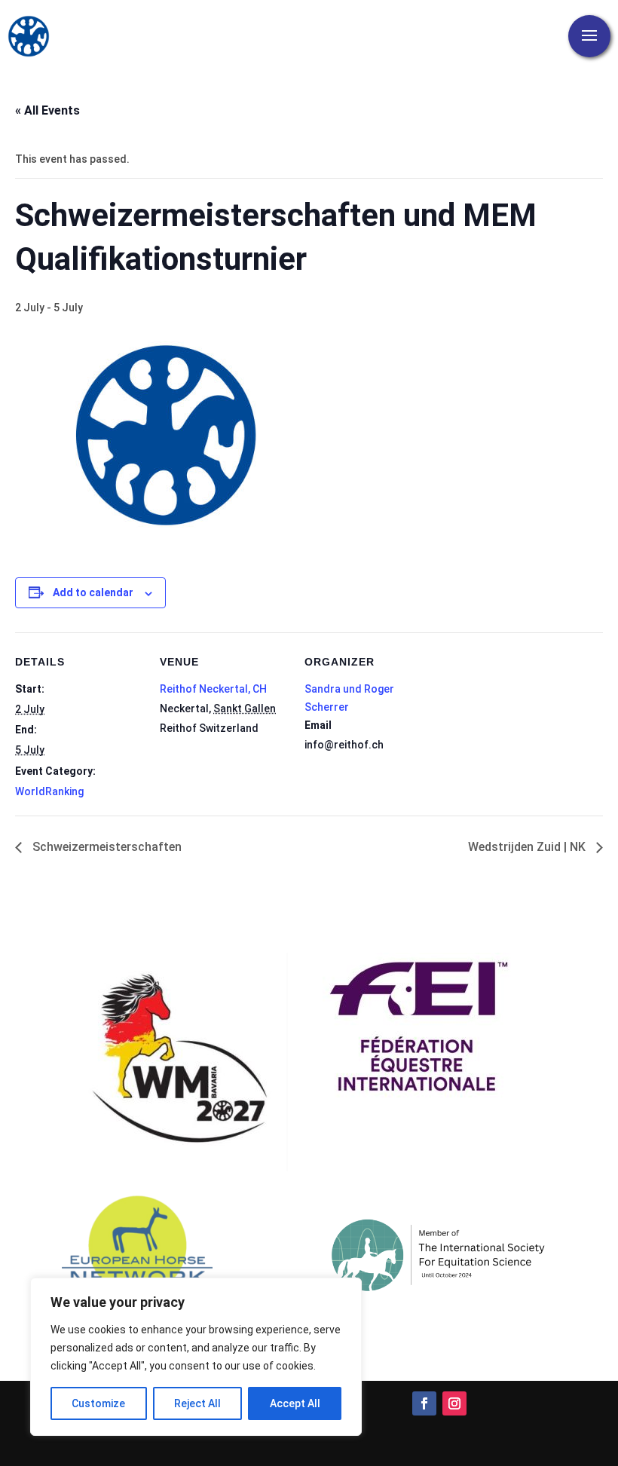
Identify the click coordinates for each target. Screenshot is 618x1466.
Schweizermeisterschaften (105, 847)
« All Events (47, 110)
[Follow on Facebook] (424, 1403)
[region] (196, 1357)
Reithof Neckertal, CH (213, 689)
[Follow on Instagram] (454, 1403)
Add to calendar (93, 592)
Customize (98, 1403)
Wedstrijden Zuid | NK (528, 847)
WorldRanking (49, 791)
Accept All (295, 1403)
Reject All (197, 1403)
